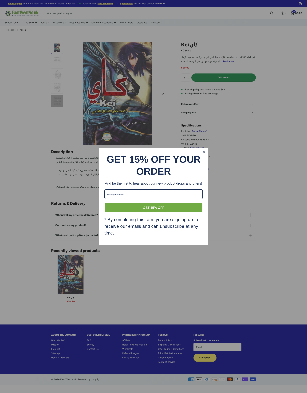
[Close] (204, 152)
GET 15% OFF (153, 207)
